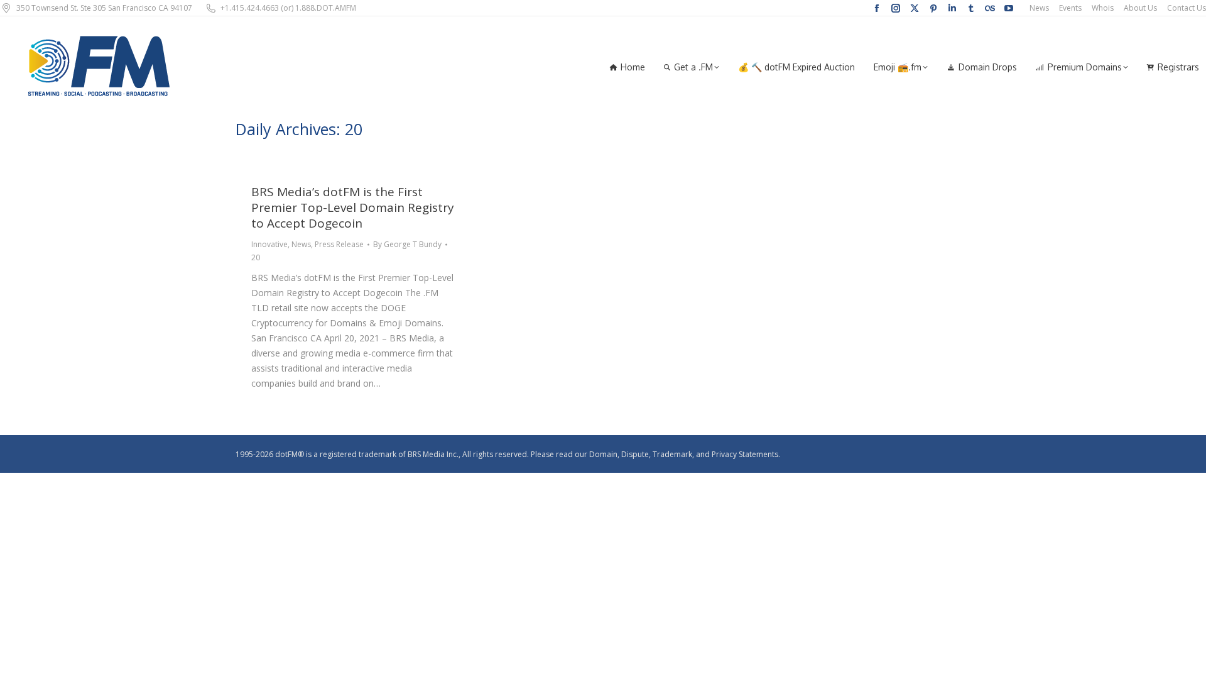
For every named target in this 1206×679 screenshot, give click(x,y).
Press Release (339, 244)
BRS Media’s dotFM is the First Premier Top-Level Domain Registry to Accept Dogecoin (352, 207)
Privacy (724, 454)
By (407, 244)
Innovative (269, 244)
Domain (603, 454)
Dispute (635, 454)
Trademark (672, 454)
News (301, 244)
